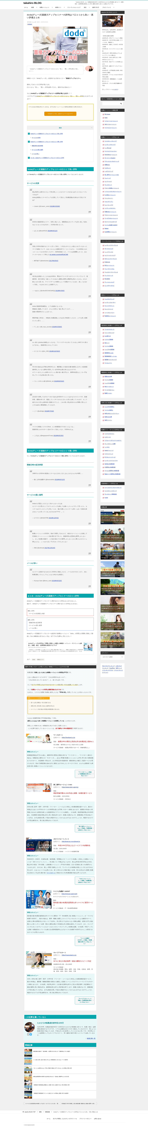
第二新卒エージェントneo (112, 174)
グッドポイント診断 (110, 443)
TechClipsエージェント (111, 154)
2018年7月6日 (49, 411)
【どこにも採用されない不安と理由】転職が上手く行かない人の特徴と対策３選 (52, 1068)
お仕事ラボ (108, 336)
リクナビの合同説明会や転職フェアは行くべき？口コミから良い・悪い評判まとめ (42, 1103)
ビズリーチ (108, 437)
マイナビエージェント (111, 127)
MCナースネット (109, 386)
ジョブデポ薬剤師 (109, 349)
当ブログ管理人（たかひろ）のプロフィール (65, 1118)
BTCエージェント (109, 265)
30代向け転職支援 (109, 464)
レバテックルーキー (110, 302)
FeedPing (112, 668)
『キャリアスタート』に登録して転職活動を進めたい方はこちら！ (84, 1000)
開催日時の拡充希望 (37, 145)
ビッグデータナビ (109, 285)
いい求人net (108, 148)
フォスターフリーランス (111, 272)
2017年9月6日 (53, 260)
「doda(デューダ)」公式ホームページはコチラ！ (60, 113)
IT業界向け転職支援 (110, 467)
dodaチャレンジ (109, 450)
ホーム (26, 7)
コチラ (116, 89)
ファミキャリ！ (109, 198)
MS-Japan (107, 114)
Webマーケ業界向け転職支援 (112, 474)
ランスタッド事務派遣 (111, 494)
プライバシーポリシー (85, 1118)
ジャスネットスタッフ (111, 491)
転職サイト (58, 7)
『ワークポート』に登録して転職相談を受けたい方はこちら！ (84, 773)
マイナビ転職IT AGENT (111, 225)
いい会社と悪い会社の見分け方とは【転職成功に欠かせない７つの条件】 (50, 1059)
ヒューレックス (109, 205)
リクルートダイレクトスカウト (113, 440)
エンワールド (108, 181)
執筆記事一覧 (91, 1038)
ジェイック (108, 178)
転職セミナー (40, 659)
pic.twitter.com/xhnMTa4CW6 (59, 254)
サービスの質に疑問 (37, 149)
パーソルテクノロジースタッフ (113, 487)
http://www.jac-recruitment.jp (71, 841)
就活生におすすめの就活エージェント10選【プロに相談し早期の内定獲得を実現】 (112, 538)
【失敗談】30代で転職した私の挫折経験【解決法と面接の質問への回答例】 (79, 1103)
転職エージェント (44, 7)
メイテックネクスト (110, 208)
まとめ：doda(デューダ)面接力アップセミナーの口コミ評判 (47, 157)
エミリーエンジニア (110, 255)
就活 (85, 7)
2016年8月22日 (57, 580)
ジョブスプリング (109, 299)
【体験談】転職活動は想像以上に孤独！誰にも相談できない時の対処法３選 (51, 1085)
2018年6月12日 (60, 479)
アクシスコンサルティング (112, 161)
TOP (30, 1112)
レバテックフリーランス (111, 245)
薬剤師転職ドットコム (111, 356)
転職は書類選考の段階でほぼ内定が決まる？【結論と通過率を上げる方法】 (51, 1076)
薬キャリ (107, 343)
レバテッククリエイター (111, 460)
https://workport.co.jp (68, 737)
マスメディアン (109, 201)
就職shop (107, 164)
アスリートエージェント (111, 215)
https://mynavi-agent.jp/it (69, 894)
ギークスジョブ (109, 248)
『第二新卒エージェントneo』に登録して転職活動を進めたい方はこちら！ (84, 828)
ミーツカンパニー (109, 312)
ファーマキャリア (109, 332)
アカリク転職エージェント (112, 188)
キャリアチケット (109, 305)
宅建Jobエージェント (110, 211)
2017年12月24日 (50, 548)
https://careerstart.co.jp (69, 955)
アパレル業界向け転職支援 (112, 470)
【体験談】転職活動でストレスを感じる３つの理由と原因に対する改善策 (50, 1093)
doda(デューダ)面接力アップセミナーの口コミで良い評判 (47, 133)
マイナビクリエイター (111, 151)
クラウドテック (109, 454)
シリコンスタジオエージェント (113, 191)
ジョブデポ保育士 (109, 406)
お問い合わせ (97, 1118)
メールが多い (35, 153)
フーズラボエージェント (111, 218)
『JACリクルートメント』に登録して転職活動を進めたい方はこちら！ (84, 880)
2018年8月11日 (52, 231)
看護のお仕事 (108, 376)
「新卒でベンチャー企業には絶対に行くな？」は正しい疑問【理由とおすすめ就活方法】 (112, 555)
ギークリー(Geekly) (110, 158)
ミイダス (107, 447)
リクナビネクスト (109, 433)
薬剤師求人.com (109, 353)
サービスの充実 (36, 137)
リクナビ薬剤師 (109, 339)
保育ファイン (108, 420)
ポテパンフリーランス (111, 258)
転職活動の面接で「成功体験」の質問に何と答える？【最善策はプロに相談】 (51, 1051)
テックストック (109, 275)
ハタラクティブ (109, 171)
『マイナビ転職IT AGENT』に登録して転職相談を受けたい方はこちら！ (85, 941)
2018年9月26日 (59, 381)
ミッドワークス (109, 252)
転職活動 (30, 24)
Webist (106, 228)
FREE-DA (107, 262)
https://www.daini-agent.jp (70, 787)
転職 (32, 7)
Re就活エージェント (110, 316)
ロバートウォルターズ (111, 221)
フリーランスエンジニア (74, 7)
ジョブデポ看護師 (109, 383)
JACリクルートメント (110, 124)
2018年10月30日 (54, 351)
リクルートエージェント (111, 121)
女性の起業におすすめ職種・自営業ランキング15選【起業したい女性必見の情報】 (112, 626)
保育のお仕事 (108, 417)
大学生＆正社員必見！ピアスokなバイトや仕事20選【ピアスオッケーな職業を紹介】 (112, 608)
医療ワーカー (108, 393)
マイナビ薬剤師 (109, 346)
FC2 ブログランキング (108, 666)
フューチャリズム (109, 269)
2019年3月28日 (55, 206)
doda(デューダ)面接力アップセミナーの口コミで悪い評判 (47, 141)
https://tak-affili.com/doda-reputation (37, 647)
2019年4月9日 (59, 290)
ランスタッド (108, 184)
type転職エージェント (111, 231)
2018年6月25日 (58, 435)
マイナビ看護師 (109, 379)
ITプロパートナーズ (110, 457)
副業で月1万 (95, 7)
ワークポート (51, 873)
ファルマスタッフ (109, 329)
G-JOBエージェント (110, 195)
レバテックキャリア (110, 144)
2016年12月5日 (54, 518)
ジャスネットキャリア (111, 141)
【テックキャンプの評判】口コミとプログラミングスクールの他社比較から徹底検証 (112, 520)
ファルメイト (108, 363)
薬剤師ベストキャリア (111, 359)
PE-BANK (107, 279)
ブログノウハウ (106, 7)
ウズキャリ (108, 168)
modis (106, 497)
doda (33, 659)
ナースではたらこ (109, 390)
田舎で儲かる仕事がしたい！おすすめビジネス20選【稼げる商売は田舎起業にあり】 (112, 591)
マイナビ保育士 (109, 410)
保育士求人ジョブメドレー (112, 413)
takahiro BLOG (32, 3)
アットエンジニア (109, 282)
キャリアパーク (109, 309)
